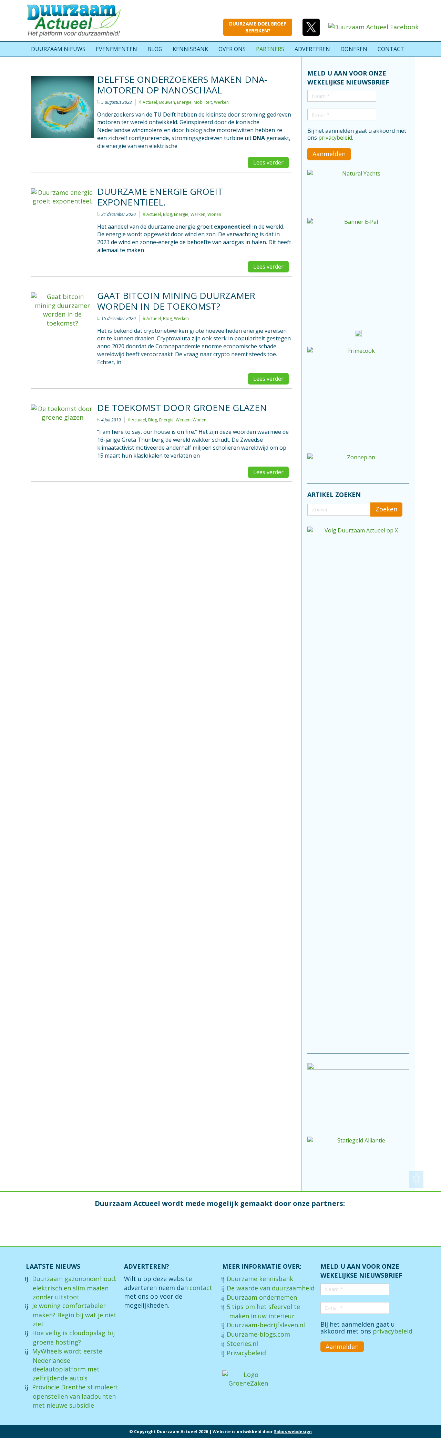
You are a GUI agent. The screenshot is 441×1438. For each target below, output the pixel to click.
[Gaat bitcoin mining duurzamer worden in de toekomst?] (62, 310)
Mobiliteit (203, 102)
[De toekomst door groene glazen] (62, 425)
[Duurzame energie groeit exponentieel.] (62, 208)
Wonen (214, 214)
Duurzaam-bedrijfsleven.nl (266, 1325)
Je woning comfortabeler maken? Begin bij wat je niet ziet (74, 1314)
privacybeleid (335, 137)
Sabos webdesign (293, 1432)
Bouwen (167, 102)
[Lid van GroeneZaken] (248, 1378)
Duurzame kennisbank (260, 1279)
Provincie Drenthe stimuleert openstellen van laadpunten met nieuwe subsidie (75, 1396)
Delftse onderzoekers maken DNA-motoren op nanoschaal (182, 84)
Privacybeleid (246, 1353)
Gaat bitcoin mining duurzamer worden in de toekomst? (176, 300)
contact (200, 1288)
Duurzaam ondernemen (262, 1297)
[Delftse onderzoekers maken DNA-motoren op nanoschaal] (62, 107)
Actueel (150, 102)
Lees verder (268, 162)
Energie (184, 102)
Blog (167, 214)
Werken (221, 102)
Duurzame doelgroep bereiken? (258, 27)
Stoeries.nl (242, 1343)
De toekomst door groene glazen (182, 407)
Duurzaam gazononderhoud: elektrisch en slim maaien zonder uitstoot (74, 1288)
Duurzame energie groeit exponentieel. (160, 196)
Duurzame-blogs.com (258, 1334)
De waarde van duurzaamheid (271, 1288)
